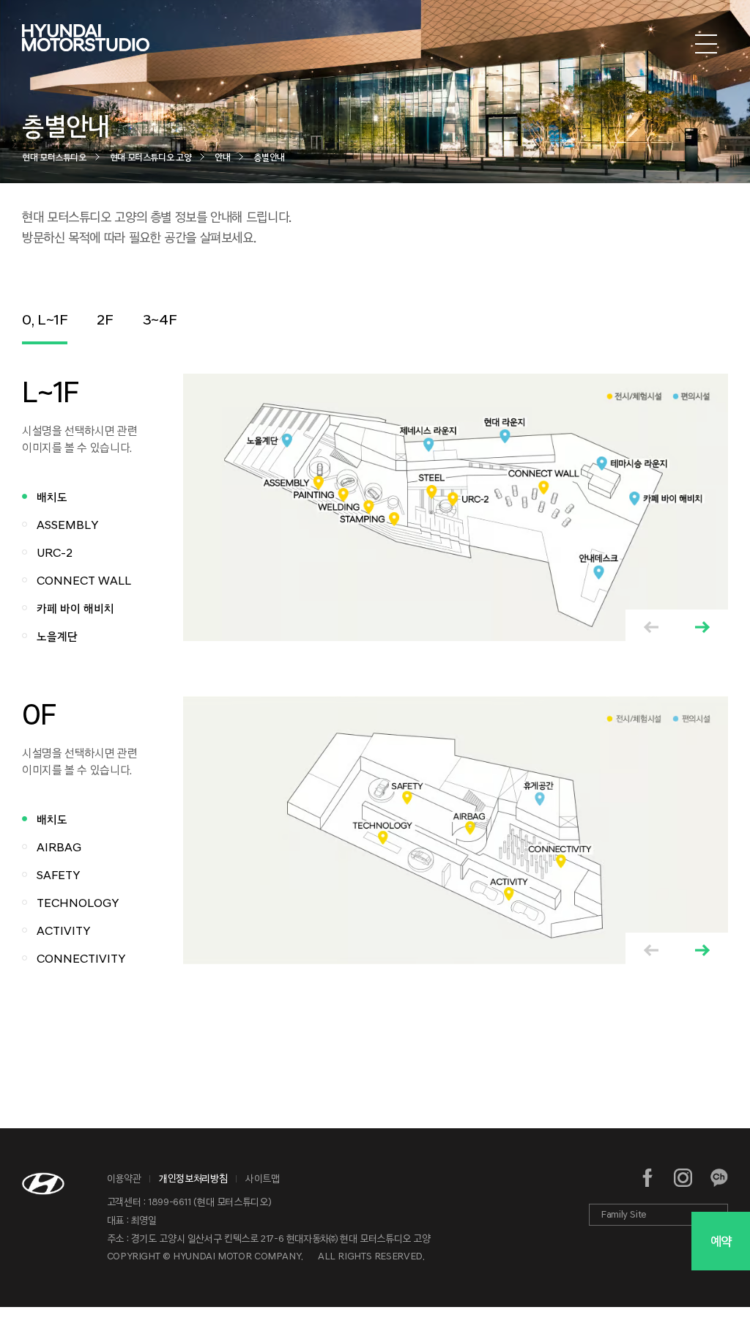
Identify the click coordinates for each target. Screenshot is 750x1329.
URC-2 (55, 553)
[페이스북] (648, 1178)
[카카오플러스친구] (719, 1178)
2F (105, 319)
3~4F (160, 319)
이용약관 (124, 1178)
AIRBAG (59, 847)
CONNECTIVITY (81, 959)
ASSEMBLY (67, 525)
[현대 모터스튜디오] (85, 44)
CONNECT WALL (84, 581)
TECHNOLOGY (78, 903)
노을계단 (57, 636)
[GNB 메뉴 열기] (706, 45)
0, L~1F (44, 319)
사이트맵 (262, 1178)
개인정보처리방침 (193, 1178)
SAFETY (58, 875)
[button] (702, 627)
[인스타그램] (683, 1178)
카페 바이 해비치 (75, 608)
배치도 (52, 497)
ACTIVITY (63, 931)
